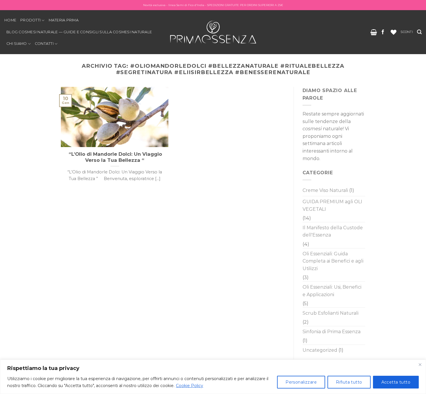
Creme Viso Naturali (325, 190)
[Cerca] (419, 32)
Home (10, 20)
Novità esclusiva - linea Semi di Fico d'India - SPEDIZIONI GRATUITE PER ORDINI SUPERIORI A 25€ (213, 5)
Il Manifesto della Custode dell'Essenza (333, 231)
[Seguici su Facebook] (383, 32)
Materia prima (64, 20)
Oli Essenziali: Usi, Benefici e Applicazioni (332, 290)
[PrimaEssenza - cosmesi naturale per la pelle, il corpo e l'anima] (213, 32)
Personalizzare (301, 382)
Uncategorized (320, 350)
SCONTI (406, 32)
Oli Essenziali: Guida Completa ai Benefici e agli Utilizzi (333, 261)
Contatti (44, 43)
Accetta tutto (395, 382)
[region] (213, 377)
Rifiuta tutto (349, 382)
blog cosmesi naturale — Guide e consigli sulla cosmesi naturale (79, 32)
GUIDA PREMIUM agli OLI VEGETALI (332, 205)
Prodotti (30, 20)
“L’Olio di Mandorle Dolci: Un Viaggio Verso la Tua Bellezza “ (114, 157)
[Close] (419, 364)
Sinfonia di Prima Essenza (332, 331)
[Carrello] (373, 32)
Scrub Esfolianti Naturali (330, 313)
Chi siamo (16, 43)
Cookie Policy (189, 385)
